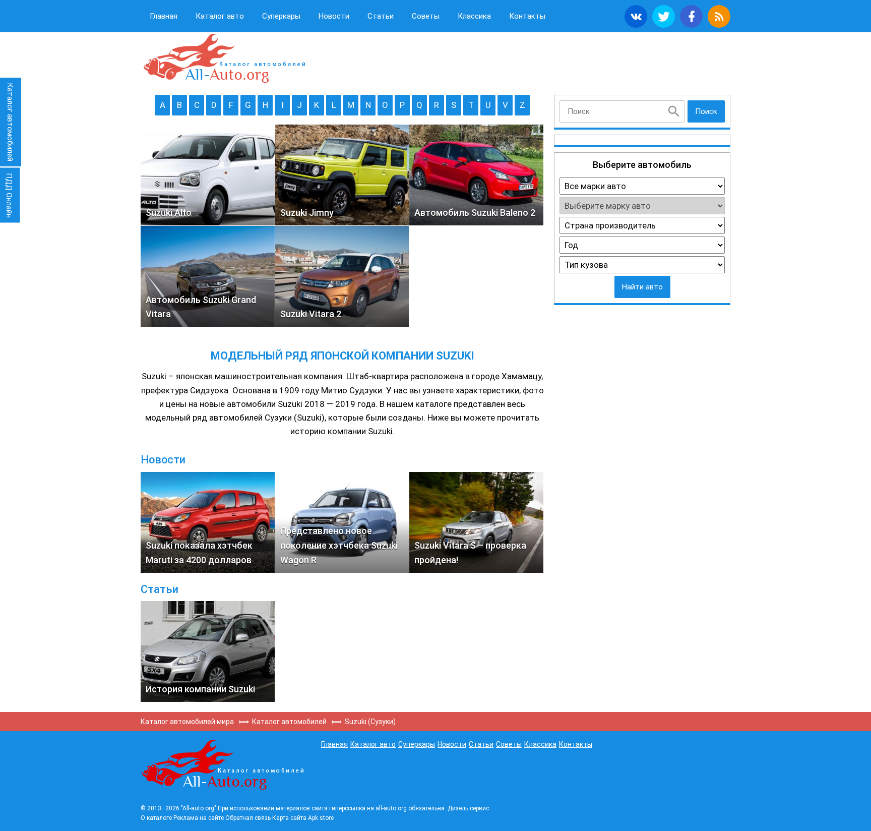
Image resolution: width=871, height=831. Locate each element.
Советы (426, 16)
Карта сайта (289, 817)
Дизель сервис (468, 808)
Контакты (527, 16)
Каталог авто (220, 16)
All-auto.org (224, 58)
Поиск (706, 111)
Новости (334, 16)
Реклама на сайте (198, 817)
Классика (474, 16)
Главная (163, 16)
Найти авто (642, 286)
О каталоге (156, 817)
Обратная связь (248, 817)
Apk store (321, 817)
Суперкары (281, 16)
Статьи (380, 16)
